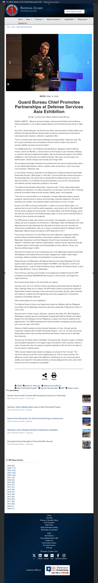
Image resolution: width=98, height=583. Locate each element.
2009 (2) (10, 506)
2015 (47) (11, 492)
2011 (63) (11, 501)
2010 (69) (11, 503)
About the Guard (53, 19)
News (28, 19)
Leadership (68, 19)
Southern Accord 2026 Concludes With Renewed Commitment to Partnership (36, 395)
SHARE (44, 379)
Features (38, 19)
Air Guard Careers (49, 545)
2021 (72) (11, 477)
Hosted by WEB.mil (33, 570)
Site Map (49, 518)
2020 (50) (11, 480)
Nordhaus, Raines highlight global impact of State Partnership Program (34, 407)
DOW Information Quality (49, 527)
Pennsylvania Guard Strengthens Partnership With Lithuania (30, 441)
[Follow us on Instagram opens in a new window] (64, 556)
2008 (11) (11, 508)
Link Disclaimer (49, 523)
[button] (52, 2)
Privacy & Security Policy (49, 520)
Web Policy (49, 525)
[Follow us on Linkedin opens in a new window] (40, 556)
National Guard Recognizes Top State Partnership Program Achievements (35, 418)
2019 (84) (11, 482)
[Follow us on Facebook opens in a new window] (58, 556)
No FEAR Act (49, 536)
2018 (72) (11, 484)
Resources (82, 19)
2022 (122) (11, 475)
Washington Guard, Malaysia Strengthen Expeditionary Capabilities (32, 430)
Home (20, 19)
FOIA (49, 533)
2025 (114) (11, 468)
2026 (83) (11, 465)
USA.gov (49, 548)
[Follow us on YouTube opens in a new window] (46, 556)
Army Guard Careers (49, 543)
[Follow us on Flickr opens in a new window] (52, 556)
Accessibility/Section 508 (49, 538)
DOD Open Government (49, 530)
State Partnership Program (15, 398)
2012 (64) (11, 499)
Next (87, 62)
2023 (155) (11, 472)
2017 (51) (11, 487)
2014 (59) (11, 494)
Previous (10, 62)
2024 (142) (11, 470)
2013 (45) (11, 496)
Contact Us (22, 23)
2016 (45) (11, 489)
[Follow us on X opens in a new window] (34, 556)
